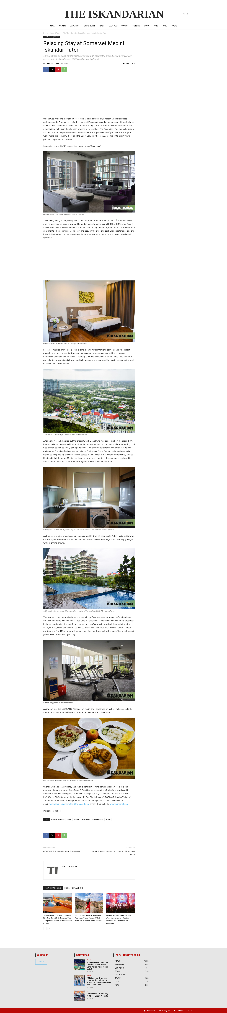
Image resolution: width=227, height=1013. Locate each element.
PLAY (89, 960)
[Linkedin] (174, 1010)
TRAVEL (66, 33)
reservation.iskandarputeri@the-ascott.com (69, 804)
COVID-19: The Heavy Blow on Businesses (61, 851)
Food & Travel (55, 33)
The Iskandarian (52, 63)
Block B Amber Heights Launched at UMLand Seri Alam (113, 852)
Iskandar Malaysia (58, 819)
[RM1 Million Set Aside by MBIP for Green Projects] (79, 995)
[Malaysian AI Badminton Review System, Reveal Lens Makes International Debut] (79, 964)
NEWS (89, 975)
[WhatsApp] (64, 69)
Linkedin (180, 1011)
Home (45, 33)
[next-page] (49, 928)
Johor (69, 819)
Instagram (166, 1011)
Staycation (86, 819)
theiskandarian (97, 819)
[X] (187, 14)
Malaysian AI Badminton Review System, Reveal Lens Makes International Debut (97, 965)
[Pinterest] (58, 69)
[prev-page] (45, 928)
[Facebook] (180, 14)
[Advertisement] (89, 98)
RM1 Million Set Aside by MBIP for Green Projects (97, 995)
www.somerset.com (119, 804)
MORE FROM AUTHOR (74, 888)
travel (108, 819)
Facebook (151, 1011)
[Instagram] (183, 14)
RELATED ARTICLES (53, 888)
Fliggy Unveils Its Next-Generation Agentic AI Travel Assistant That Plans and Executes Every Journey (88, 918)
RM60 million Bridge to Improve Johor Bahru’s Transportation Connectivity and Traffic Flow (99, 981)
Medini (76, 819)
